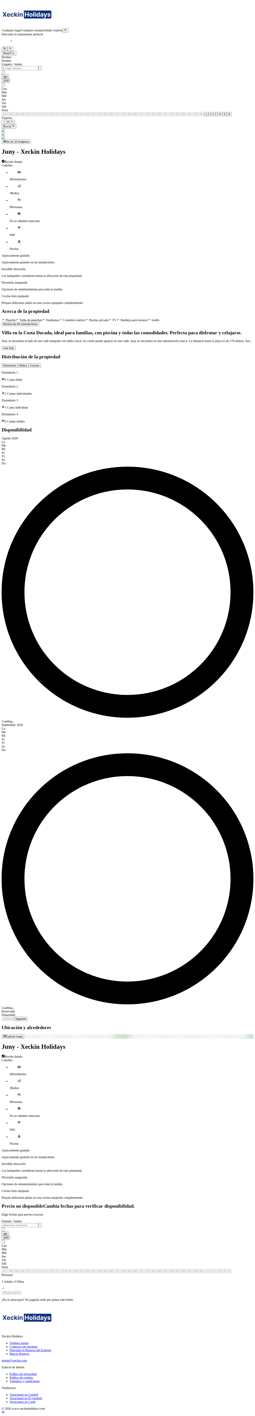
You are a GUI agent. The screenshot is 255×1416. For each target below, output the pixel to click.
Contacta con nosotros (23, 1346)
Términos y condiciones (25, 1381)
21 (141, 114)
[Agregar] (12, 122)
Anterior (7, 1018)
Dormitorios (9, 365)
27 (4, 114)
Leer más (8, 348)
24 (159, 114)
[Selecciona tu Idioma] (4, 48)
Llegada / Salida (12, 64)
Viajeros (7, 118)
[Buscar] (65, 30)
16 (111, 114)
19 (129, 114)
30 (22, 114)
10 (75, 114)
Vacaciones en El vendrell (26, 1398)
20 (135, 114)
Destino (6, 57)
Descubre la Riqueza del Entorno (30, 1350)
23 (153, 114)
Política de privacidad (23, 1374)
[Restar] (4, 122)
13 (93, 114)
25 (165, 114)
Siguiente (20, 1018)
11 (81, 114)
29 (16, 114)
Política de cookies (21, 1377)
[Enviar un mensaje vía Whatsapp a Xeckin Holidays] (3, 1412)
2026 (6, 80)
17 (117, 114)
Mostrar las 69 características (20, 324)
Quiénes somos (19, 1343)
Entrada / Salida (12, 1221)
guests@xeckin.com (14, 1360)
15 (105, 114)
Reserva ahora (11, 1292)
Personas (7, 1275)
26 (171, 114)
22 (147, 114)
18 (123, 114)
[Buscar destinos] (10, 48)
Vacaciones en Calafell (24, 1394)
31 (28, 114)
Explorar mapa (14, 1036)
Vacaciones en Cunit (22, 1401)
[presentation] (20, 68)
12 (87, 114)
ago (5, 76)
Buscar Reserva (19, 1353)
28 (10, 114)
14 (99, 114)
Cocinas (34, 365)
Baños (23, 365)
